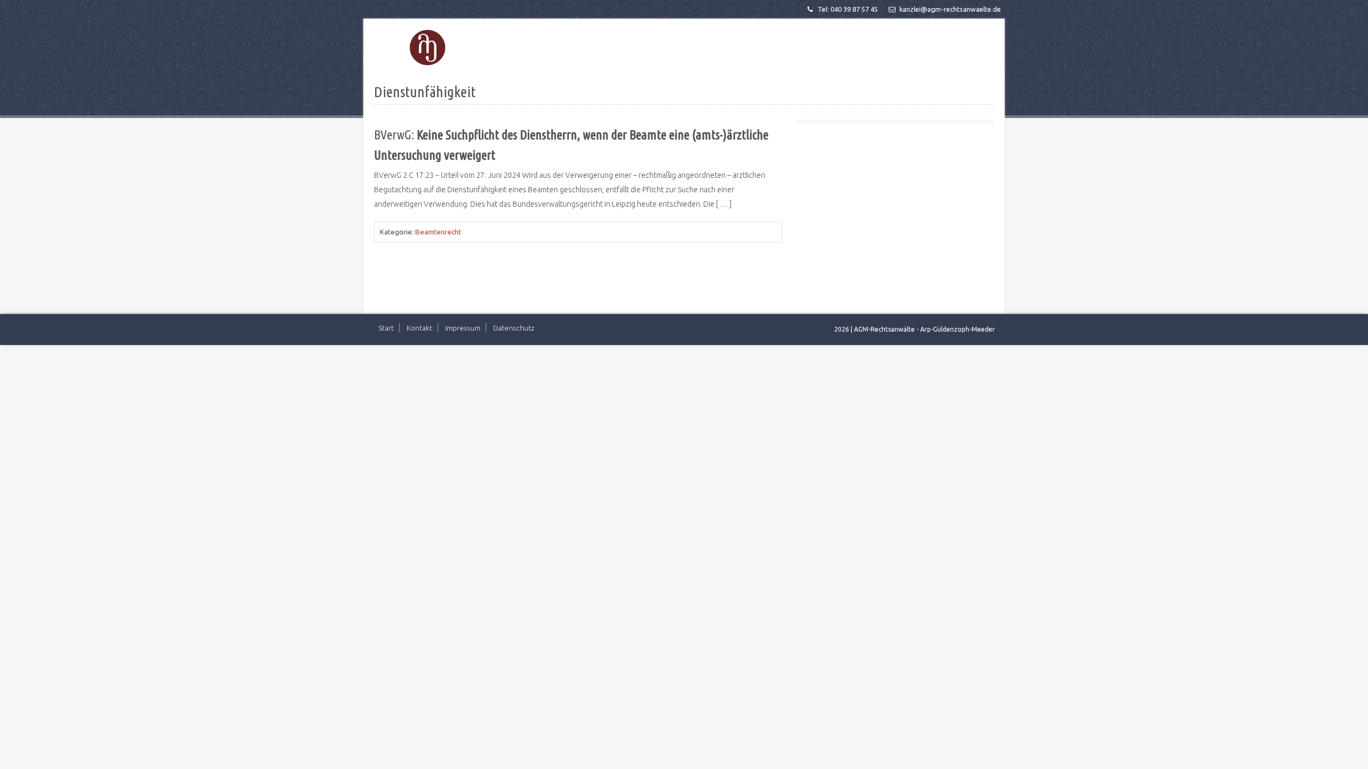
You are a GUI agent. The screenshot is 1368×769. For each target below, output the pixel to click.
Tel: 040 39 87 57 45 (848, 9)
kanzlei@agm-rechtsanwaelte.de (950, 9)
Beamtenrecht (438, 231)
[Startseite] (427, 48)
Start (386, 328)
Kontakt (419, 328)
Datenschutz (513, 328)
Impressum (462, 328)
